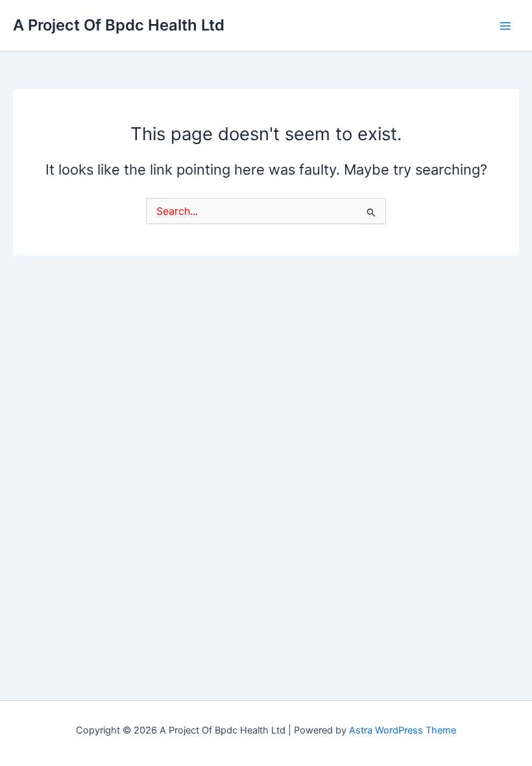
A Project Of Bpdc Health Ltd (118, 25)
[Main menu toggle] (505, 26)
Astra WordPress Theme (402, 730)
